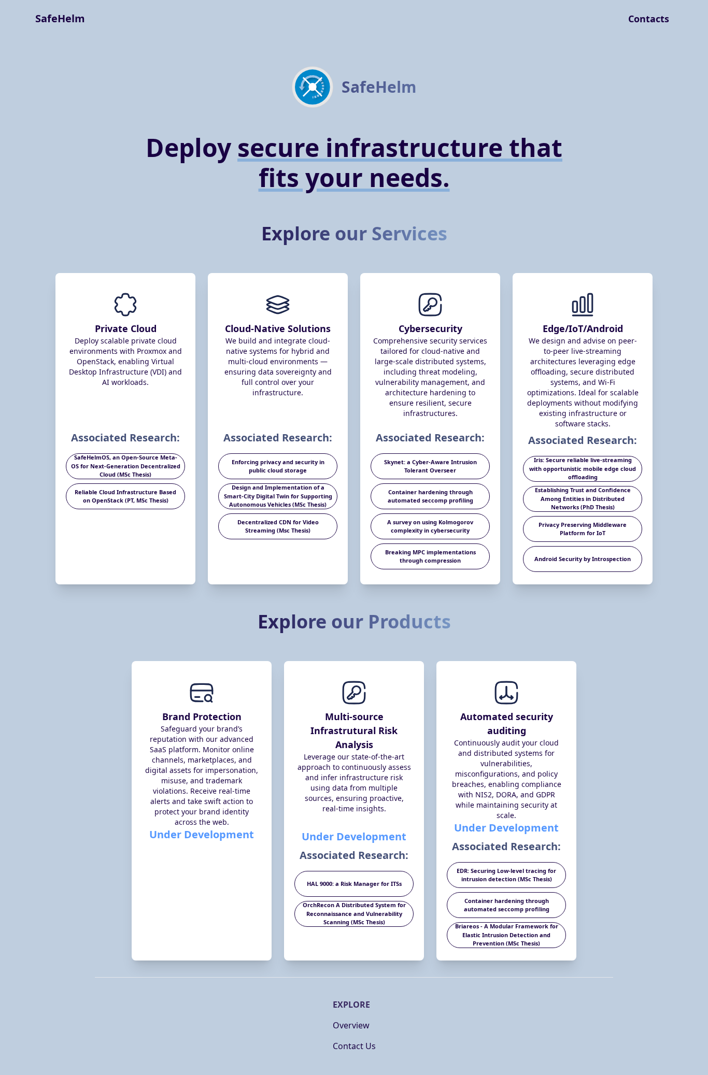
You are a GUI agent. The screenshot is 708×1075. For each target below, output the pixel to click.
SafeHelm (60, 18)
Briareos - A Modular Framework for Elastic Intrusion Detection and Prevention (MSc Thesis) (506, 934)
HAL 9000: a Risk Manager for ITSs (354, 883)
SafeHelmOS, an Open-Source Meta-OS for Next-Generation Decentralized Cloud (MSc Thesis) (125, 465)
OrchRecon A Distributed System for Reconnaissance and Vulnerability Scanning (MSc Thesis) (354, 913)
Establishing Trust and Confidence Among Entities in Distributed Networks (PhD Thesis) (583, 498)
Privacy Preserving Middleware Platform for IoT (583, 529)
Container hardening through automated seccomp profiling (430, 496)
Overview (351, 1025)
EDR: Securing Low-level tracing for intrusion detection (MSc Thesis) (506, 875)
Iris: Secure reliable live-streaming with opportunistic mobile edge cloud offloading (582, 468)
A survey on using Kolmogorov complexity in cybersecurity (430, 526)
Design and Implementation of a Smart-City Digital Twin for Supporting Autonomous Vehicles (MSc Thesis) (278, 495)
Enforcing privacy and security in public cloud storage (278, 466)
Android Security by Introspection (582, 559)
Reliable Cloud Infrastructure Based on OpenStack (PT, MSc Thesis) (125, 496)
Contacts (648, 18)
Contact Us (354, 1046)
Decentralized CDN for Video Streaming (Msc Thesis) (278, 526)
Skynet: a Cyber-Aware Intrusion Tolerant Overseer (430, 466)
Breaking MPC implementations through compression (430, 556)
